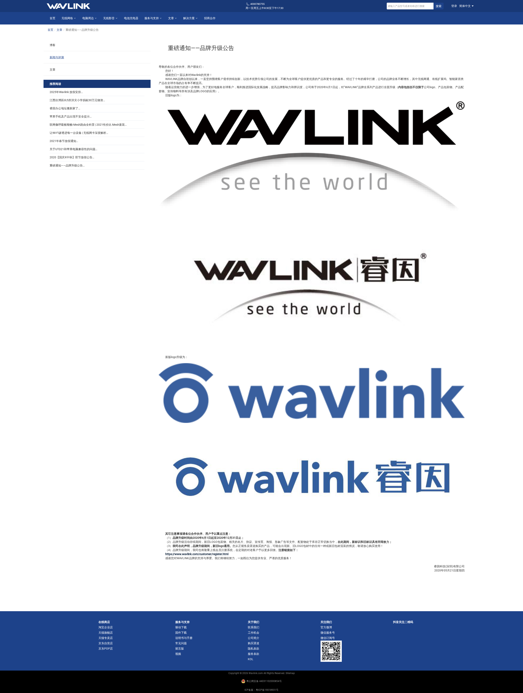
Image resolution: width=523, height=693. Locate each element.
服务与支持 (151, 18)
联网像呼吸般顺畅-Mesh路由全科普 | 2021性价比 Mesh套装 (87, 124)
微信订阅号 (328, 638)
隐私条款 (253, 648)
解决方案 (189, 18)
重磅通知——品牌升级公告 (66, 165)
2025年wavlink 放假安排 (65, 92)
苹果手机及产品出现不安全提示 (70, 116)
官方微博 (326, 627)
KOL (250, 659)
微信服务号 (328, 632)
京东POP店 (105, 648)
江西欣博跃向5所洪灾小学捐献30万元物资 (76, 100)
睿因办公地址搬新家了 (64, 108)
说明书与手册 (183, 638)
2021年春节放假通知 (63, 141)
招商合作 (210, 18)
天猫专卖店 (105, 638)
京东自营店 (105, 643)
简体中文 (465, 6)
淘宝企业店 (105, 627)
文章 (171, 18)
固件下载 (181, 632)
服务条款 (253, 653)
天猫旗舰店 (105, 632)
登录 (454, 6)
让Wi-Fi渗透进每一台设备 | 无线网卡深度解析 (78, 132)
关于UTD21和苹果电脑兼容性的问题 (72, 149)
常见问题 (181, 643)
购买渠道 (253, 643)
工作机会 (253, 632)
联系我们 (253, 627)
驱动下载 (181, 627)
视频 (178, 653)
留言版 (179, 648)
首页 (52, 18)
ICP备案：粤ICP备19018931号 (261, 690)
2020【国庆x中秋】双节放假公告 (71, 157)
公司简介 (253, 638)
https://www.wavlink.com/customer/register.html (196, 554)
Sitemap (290, 673)
